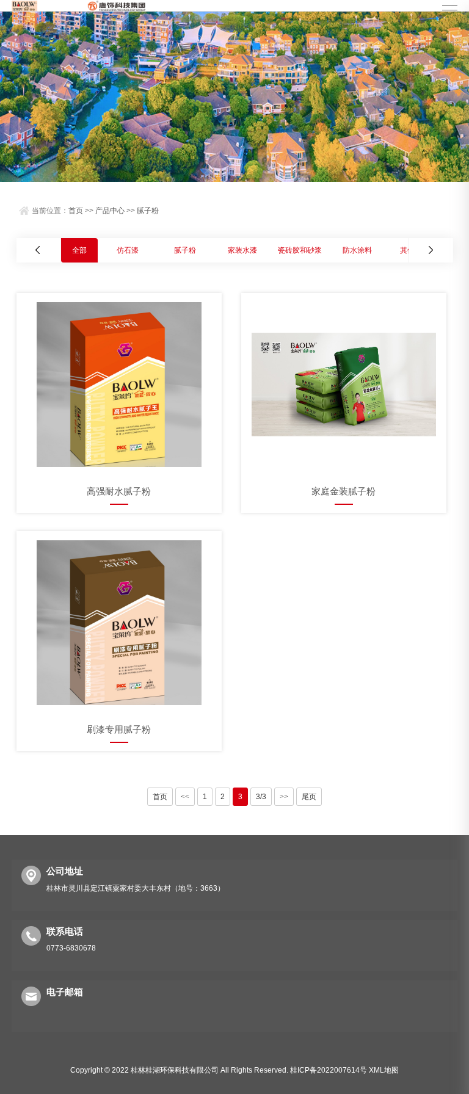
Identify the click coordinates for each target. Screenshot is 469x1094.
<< (185, 796)
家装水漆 (242, 250)
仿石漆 (128, 250)
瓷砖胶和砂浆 (300, 250)
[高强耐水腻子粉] (119, 384)
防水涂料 (357, 250)
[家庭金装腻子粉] (343, 384)
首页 (75, 210)
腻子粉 (148, 210)
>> (284, 796)
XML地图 (384, 1070)
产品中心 (110, 210)
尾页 (309, 796)
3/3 (261, 796)
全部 (79, 250)
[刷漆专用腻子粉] (119, 622)
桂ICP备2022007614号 (328, 1070)
